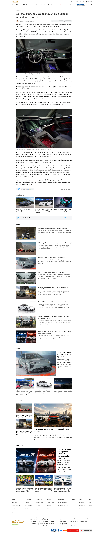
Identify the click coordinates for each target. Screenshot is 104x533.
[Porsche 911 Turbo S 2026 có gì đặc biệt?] (25, 202)
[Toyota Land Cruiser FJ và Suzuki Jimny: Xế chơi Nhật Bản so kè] (44, 480)
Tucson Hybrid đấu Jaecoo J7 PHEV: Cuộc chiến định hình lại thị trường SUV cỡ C (62, 490)
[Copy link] (71, 189)
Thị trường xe (26, 4)
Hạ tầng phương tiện (16, 505)
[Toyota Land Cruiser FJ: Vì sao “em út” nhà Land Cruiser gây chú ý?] (26, 322)
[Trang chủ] (12, 4)
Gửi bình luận (67, 218)
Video (65, 4)
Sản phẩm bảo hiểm (62, 502)
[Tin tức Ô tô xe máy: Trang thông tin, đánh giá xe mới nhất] (15, 2)
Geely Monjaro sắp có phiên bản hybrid (63, 392)
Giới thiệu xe (82, 505)
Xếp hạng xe (39, 508)
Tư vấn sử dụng (50, 502)
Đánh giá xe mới (40, 502)
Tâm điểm (14, 512)
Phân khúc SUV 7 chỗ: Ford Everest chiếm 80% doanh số (53, 288)
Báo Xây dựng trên (24, 189)
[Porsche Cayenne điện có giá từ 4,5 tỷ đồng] (26, 263)
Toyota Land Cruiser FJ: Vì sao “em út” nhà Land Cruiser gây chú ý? (53, 317)
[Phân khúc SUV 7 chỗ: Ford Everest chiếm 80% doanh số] (26, 292)
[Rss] (66, 530)
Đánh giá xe (35, 4)
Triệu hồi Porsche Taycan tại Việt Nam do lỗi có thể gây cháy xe (43, 211)
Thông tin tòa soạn (73, 530)
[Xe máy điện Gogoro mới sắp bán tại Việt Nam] (26, 233)
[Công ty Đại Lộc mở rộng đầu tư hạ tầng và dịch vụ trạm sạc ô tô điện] (25, 383)
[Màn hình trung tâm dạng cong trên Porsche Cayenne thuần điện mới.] (44, 128)
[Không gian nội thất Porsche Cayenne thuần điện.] (44, 56)
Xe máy (26, 508)
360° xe (18, 4)
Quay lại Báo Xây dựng (87, 530)
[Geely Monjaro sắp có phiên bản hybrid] (63, 383)
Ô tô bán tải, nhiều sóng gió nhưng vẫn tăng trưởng (51, 430)
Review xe (81, 502)
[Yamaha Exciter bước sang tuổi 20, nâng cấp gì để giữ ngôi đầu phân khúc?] (25, 480)
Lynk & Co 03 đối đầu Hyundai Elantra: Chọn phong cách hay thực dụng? (54, 332)
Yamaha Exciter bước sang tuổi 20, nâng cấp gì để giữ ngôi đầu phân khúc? (24, 489)
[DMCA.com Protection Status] (15, 524)
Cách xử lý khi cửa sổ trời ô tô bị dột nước (51, 272)
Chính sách (14, 502)
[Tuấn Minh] (17, 21)
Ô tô (90, 502)
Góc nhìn (14, 508)
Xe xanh (59, 4)
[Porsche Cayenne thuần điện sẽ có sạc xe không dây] (63, 202)
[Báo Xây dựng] (81, 5)
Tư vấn (80, 508)
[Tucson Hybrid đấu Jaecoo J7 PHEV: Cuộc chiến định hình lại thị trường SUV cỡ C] (63, 480)
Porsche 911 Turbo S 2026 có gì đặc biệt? (24, 210)
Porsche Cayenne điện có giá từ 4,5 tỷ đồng (51, 258)
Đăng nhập (90, 1)
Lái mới (43, 4)
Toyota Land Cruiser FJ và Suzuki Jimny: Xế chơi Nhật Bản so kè (43, 489)
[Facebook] (61, 530)
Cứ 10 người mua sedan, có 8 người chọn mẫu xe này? (55, 243)
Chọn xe (49, 505)
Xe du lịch (27, 502)
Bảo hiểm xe (51, 4)
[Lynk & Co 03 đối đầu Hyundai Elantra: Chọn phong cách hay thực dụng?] (26, 336)
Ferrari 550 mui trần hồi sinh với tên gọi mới (52, 302)
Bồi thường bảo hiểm (63, 505)
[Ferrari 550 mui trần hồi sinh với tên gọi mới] (26, 307)
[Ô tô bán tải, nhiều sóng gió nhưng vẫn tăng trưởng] (53, 415)
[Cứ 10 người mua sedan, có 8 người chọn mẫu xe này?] (26, 248)
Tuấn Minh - (22, 21)
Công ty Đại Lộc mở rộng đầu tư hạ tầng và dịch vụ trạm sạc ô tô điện (24, 392)
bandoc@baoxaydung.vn (69, 525)
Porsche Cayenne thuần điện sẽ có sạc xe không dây (62, 210)
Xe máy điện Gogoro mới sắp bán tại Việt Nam (52, 228)
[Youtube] (64, 530)
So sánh (38, 505)
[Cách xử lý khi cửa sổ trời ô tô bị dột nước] (26, 278)
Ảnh (71, 4)
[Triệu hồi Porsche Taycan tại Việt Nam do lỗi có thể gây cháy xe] (44, 202)
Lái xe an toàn (50, 508)
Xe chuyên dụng (28, 505)
